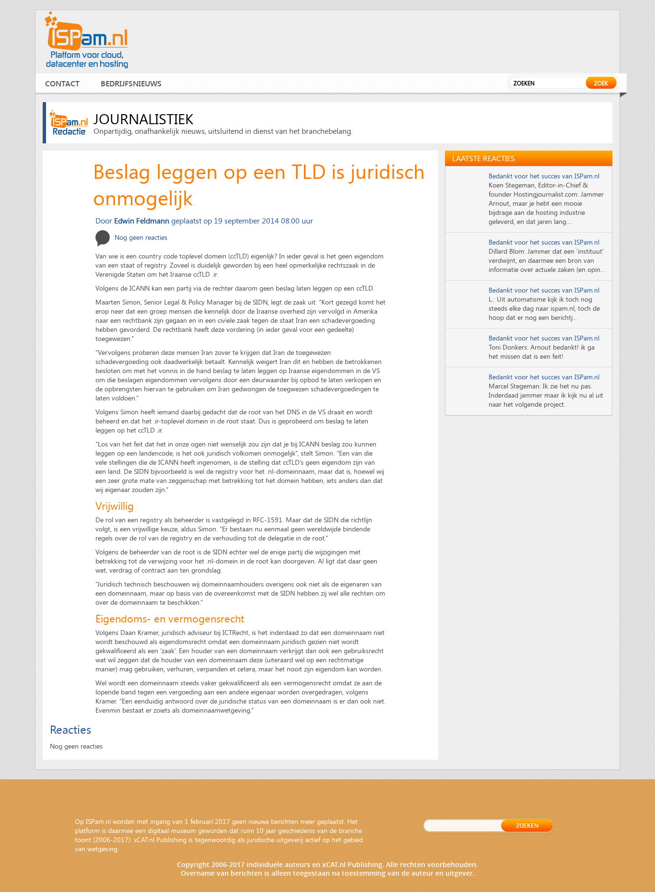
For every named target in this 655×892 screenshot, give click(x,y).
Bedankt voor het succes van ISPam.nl (544, 175)
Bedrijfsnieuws (131, 83)
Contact (62, 83)
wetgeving (102, 848)
